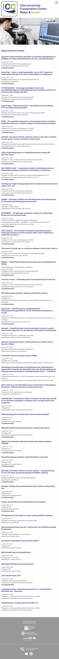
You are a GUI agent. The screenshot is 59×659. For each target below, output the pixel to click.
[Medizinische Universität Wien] (29, 633)
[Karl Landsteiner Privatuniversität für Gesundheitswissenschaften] (29, 638)
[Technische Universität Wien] (29, 627)
